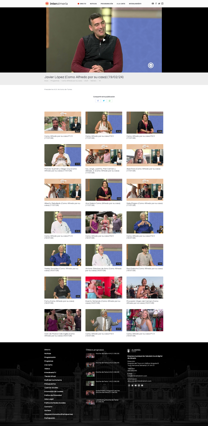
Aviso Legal (48, 399)
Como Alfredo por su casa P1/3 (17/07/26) (58, 137)
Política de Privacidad (53, 395)
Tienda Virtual (50, 376)
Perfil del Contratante (53, 380)
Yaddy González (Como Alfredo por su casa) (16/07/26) (61, 270)
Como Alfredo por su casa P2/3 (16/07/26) (99, 237)
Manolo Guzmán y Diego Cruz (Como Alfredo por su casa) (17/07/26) (60, 170)
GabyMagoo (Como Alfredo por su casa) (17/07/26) (145, 204)
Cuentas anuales (51, 388)
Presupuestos (50, 384)
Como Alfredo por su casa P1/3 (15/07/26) (141, 335)
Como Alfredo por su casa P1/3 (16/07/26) (58, 237)
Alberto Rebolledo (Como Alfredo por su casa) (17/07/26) (62, 204)
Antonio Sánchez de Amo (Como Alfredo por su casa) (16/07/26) (103, 270)
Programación (50, 357)
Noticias (47, 353)
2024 (86, 81)
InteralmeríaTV (50, 372)
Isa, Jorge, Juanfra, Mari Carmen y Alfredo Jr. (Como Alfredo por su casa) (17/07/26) (102, 171)
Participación (49, 418)
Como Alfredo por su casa (72, 81)
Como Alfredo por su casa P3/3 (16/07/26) (141, 237)
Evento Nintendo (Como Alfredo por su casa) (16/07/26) (102, 302)
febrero (93, 81)
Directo (47, 350)
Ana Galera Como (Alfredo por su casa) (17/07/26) (102, 204)
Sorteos (47, 410)
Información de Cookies (53, 391)
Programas (55, 81)
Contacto (48, 407)
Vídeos (47, 369)
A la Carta (48, 365)
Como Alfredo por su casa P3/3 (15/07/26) (99, 335)
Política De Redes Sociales (55, 403)
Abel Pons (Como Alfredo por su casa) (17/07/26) (143, 170)
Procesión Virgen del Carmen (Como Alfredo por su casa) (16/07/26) (142, 302)
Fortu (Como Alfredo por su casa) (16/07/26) (59, 302)
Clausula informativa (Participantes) (58, 414)
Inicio (46, 81)
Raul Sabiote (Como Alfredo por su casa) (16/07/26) (145, 270)
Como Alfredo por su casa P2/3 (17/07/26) (141, 137)
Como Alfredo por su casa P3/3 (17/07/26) (99, 137)
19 (100, 81)
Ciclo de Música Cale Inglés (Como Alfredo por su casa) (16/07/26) (59, 335)
